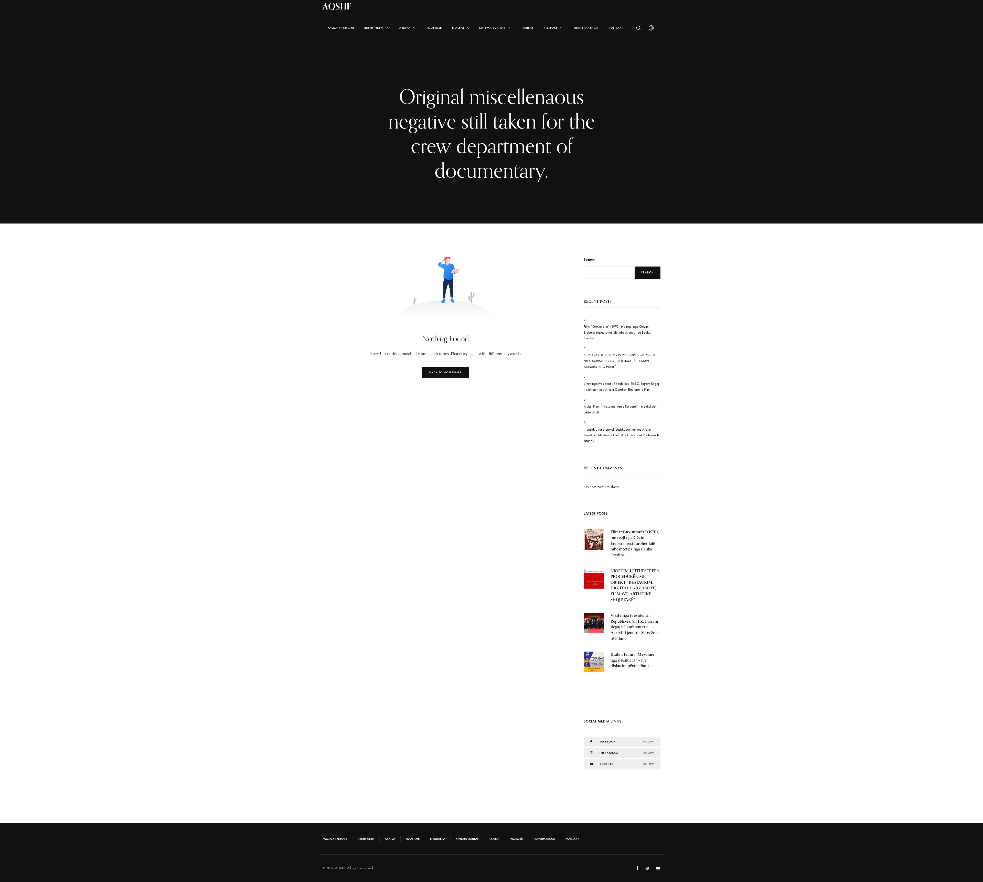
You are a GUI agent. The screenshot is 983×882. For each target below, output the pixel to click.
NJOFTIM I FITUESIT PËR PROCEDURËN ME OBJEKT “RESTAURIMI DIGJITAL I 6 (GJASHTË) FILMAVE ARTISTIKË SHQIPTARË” (620, 361)
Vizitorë (551, 27)
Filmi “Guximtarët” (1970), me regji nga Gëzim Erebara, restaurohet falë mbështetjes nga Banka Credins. (617, 332)
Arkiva (405, 27)
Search (589, 259)
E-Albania (460, 27)
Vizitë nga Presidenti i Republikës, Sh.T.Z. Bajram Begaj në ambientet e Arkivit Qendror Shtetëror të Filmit (621, 386)
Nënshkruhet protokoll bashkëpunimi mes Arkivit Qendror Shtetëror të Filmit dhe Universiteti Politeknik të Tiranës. (622, 435)
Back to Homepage (445, 372)
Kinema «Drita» (492, 27)
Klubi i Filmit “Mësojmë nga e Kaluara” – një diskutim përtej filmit (620, 409)
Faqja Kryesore (341, 27)
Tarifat (527, 27)
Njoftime (434, 27)
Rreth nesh (373, 27)
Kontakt (615, 27)
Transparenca (586, 27)
